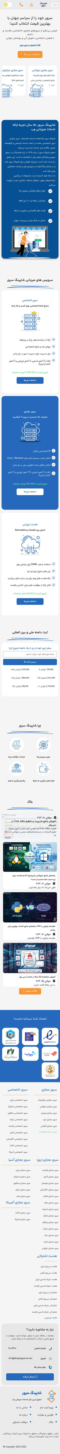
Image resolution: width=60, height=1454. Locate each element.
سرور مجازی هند (23, 1196)
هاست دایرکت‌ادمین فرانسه (45, 1286)
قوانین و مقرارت (45, 1415)
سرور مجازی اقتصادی (48, 1131)
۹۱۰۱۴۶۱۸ (12, 1348)
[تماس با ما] (30, 1407)
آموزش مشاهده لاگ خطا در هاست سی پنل (37, 977)
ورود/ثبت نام (46, 1408)
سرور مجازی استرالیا (22, 1176)
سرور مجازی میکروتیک (47, 1100)
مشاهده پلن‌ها (30, 380)
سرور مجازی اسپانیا (50, 1209)
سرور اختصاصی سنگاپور (18, 1113)
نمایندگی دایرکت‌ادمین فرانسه (44, 1312)
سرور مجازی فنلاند (50, 1196)
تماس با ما (22, 1408)
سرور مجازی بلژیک (50, 1228)
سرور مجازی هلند (51, 1202)
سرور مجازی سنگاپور (21, 1183)
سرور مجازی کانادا (22, 1212)
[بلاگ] (56, 1421)
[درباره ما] (30, 1414)
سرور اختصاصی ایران (19, 1100)
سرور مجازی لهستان (50, 1183)
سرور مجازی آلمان (51, 1176)
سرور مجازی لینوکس (48, 1106)
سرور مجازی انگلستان (49, 1189)
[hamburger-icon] (55, 4)
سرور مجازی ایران (23, 1170)
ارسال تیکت (28, 1377)
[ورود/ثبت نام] (56, 1407)
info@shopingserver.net (20, 1358)
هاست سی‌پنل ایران (49, 1266)
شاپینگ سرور (43, 4)
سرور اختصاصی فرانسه (18, 1126)
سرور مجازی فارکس (49, 1126)
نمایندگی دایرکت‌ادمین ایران (45, 1305)
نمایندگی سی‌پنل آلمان (47, 1299)
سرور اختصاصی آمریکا (18, 1152)
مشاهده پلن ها (32, 54)
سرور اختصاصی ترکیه (19, 1119)
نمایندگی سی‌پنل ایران (48, 1292)
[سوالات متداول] (30, 1421)
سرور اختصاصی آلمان (19, 1132)
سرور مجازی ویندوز (49, 1113)
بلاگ (51, 1422)
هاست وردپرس (50, 1317)
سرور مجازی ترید (50, 1119)
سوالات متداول (20, 1422)
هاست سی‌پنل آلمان (48, 1273)
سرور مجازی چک (51, 1235)
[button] (31, 4)
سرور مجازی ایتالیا (50, 1215)
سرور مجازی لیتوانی (50, 1248)
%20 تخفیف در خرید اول (30, 45)
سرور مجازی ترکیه (23, 1189)
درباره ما (23, 1415)
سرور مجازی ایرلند (51, 1241)
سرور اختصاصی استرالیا (18, 1106)
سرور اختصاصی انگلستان (17, 1139)
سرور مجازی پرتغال (50, 1222)
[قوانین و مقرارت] (56, 1414)
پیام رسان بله (40, 1367)
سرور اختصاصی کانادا (19, 1145)
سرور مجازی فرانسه (50, 1170)
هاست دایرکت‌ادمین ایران (46, 1279)
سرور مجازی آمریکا (22, 1219)
